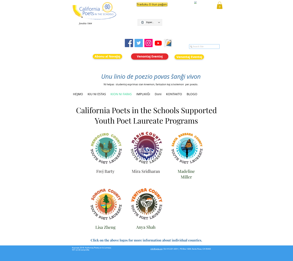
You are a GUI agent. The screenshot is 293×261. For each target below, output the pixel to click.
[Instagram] (148, 43)
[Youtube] (158, 43)
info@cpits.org (156, 249)
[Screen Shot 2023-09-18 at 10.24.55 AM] (168, 43)
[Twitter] (139, 43)
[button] (150, 4)
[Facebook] (129, 43)
